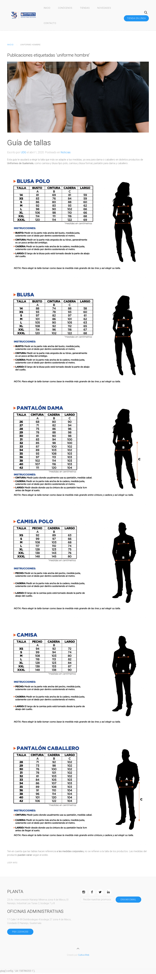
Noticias (66, 152)
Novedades (104, 8)
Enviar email (128, 899)
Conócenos (65, 8)
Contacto (50, 23)
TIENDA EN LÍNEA (136, 18)
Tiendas (85, 8)
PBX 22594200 (20, 932)
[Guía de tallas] (78, 96)
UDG (23, 152)
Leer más (12, 862)
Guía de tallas (29, 142)
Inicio (47, 8)
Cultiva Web (83, 955)
